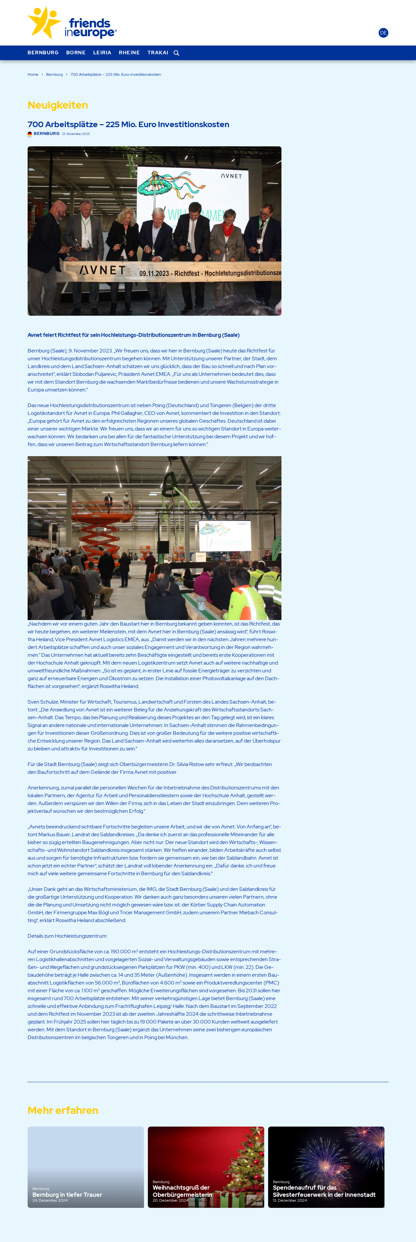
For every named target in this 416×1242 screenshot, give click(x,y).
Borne (76, 52)
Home (33, 74)
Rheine (129, 52)
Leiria (102, 52)
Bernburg (43, 52)
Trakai (158, 52)
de (383, 33)
